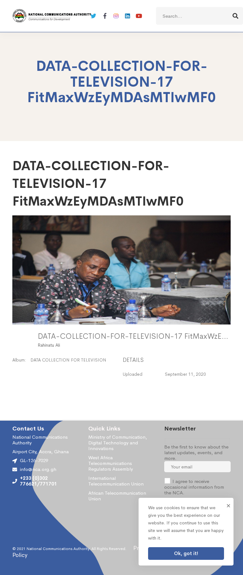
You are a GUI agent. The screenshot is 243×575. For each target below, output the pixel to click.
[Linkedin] (127, 16)
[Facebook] (105, 16)
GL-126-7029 (34, 460)
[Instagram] (116, 16)
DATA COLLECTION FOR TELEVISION (68, 360)
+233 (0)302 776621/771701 (38, 481)
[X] (93, 16)
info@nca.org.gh (38, 469)
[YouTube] (139, 16)
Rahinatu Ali (49, 345)
